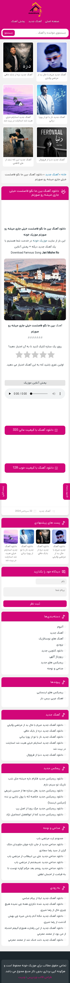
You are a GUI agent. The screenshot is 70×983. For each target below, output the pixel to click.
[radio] (51, 356)
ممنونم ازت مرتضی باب (50, 838)
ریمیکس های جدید (52, 662)
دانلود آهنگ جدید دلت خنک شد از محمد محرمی (35, 940)
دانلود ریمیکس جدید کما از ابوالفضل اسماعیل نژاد (34, 814)
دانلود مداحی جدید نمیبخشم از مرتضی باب (38, 862)
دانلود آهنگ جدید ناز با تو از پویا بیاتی (41, 737)
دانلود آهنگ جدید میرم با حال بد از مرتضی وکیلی (35, 725)
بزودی (59, 645)
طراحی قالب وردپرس (39, 977)
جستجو (8, 33)
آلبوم (60, 627)
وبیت (21, 977)
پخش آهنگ (18, 21)
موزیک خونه (40, 241)
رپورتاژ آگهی (56, 657)
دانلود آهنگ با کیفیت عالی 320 (33, 430)
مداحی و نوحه (55, 668)
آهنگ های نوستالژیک (51, 639)
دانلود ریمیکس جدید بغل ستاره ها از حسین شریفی (33, 791)
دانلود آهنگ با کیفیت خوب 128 (33, 468)
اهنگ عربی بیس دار (51, 698)
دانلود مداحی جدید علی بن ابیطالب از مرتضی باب (35, 856)
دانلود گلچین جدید (52, 651)
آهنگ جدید (35, 21)
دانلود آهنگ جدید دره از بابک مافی (43, 731)
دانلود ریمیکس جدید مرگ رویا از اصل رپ (39, 808)
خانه (63, 174)
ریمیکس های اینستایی (50, 692)
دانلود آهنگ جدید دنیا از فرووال (45, 755)
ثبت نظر (35, 604)
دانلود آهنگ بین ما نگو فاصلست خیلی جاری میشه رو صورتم (34, 193)
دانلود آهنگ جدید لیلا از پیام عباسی (42, 898)
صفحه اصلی (52, 21)
